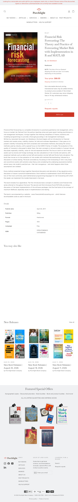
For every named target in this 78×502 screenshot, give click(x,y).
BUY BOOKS (11, 18)
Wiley (47, 33)
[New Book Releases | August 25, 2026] (14, 344)
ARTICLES (22, 18)
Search (57, 463)
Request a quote (51, 109)
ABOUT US (54, 18)
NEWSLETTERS (32, 22)
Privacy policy (33, 499)
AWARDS (43, 18)
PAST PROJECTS (65, 18)
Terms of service (44, 499)
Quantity (49, 99)
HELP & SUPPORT (45, 22)
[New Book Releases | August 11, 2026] (63, 344)
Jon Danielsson (52, 61)
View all (71, 322)
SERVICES (33, 18)
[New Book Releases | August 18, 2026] (39, 344)
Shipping (47, 81)
